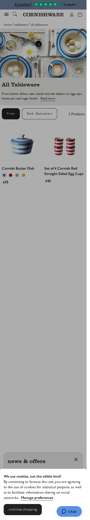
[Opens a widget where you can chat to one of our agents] (69, 512)
